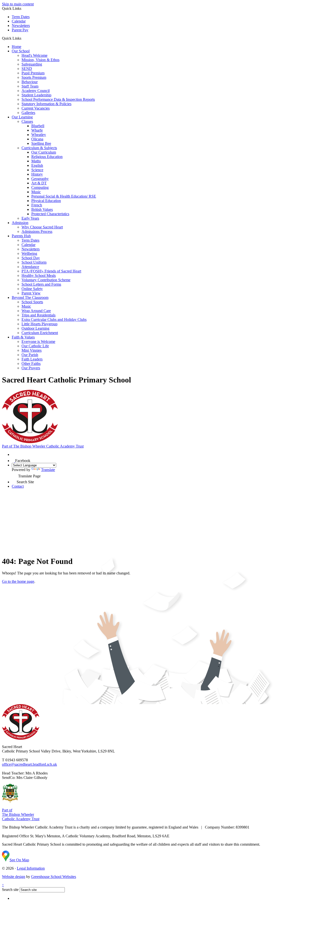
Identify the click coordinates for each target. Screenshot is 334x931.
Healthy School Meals (39, 275)
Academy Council (36, 91)
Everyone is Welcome (38, 341)
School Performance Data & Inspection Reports (58, 99)
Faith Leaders (32, 359)
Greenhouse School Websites (53, 877)
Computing (40, 187)
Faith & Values (23, 337)
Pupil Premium (33, 73)
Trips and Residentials (39, 315)
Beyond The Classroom (30, 297)
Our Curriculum (43, 152)
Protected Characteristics (50, 214)
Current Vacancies (36, 108)
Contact (18, 486)
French (36, 205)
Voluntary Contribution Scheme (46, 280)
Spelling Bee (41, 143)
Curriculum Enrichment (40, 333)
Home (16, 47)
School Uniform (34, 262)
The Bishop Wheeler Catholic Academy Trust (43, 446)
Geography (40, 179)
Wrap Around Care (36, 311)
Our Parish (30, 355)
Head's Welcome (34, 55)
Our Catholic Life (35, 346)
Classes (27, 121)
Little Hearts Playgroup (39, 324)
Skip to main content (18, 4)
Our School (21, 51)
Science (37, 170)
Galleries (28, 113)
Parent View (31, 293)
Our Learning (22, 117)
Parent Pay (20, 30)
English (37, 165)
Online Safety (32, 289)
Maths (36, 161)
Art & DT (39, 183)
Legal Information (31, 868)
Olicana (37, 139)
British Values (42, 209)
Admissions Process (37, 231)
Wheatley (38, 135)
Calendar (19, 21)
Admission (20, 223)
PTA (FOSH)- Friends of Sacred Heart (51, 271)
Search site (10, 889)
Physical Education (46, 201)
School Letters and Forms (41, 284)
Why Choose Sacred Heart (42, 227)
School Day (31, 258)
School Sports (32, 302)
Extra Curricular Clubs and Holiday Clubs (54, 319)
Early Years (30, 218)
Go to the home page (18, 581)
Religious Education (47, 157)
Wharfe (37, 130)
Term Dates (21, 17)
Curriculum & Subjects (39, 148)
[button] (23, 38)
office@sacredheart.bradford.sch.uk (29, 764)
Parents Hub (21, 236)
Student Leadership (36, 95)
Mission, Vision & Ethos (40, 60)
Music (36, 192)
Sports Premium (34, 77)
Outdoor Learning (35, 328)
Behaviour (30, 82)
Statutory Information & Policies (46, 104)
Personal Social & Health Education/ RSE (63, 196)
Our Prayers (31, 368)
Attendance (30, 267)
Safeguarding (32, 64)
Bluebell (37, 126)
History (37, 174)
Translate (48, 470)
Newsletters (21, 25)
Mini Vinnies (32, 350)
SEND (27, 69)
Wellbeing (29, 253)
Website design (13, 877)
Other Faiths (31, 363)
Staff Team (30, 86)
